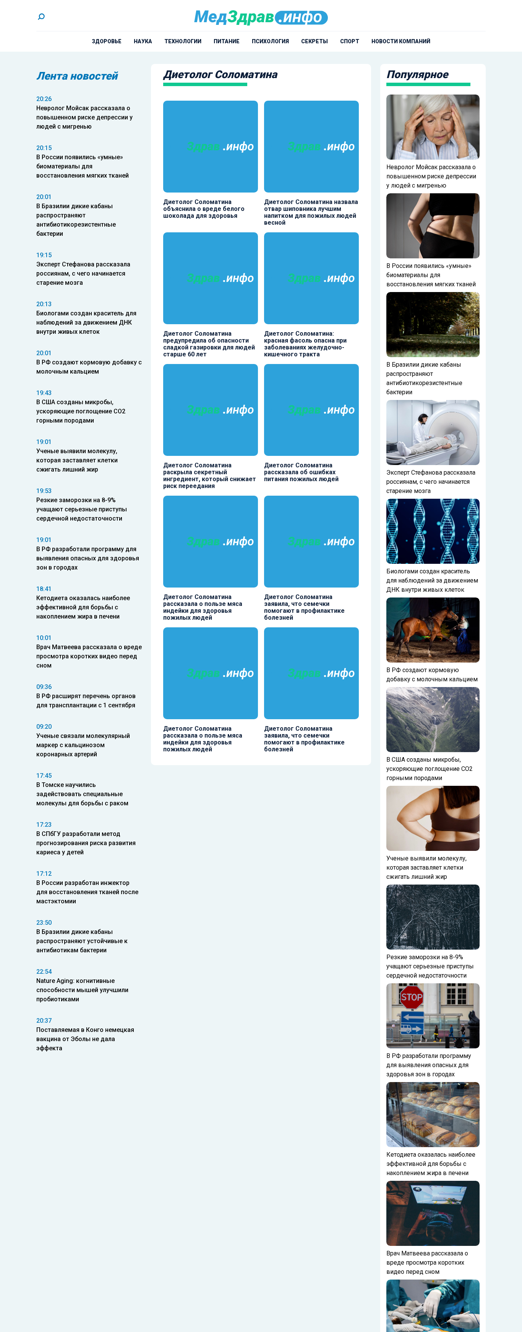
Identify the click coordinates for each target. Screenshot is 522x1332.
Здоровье (107, 41)
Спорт (349, 41)
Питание (227, 41)
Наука (143, 41)
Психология (270, 41)
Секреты (314, 41)
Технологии (182, 41)
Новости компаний (400, 41)
